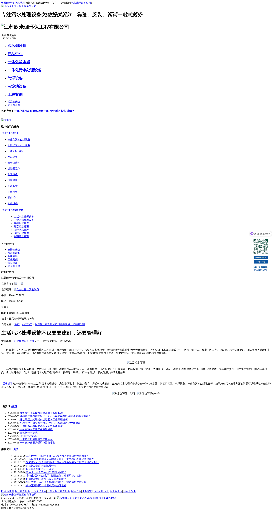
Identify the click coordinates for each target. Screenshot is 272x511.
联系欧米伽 (14, 101)
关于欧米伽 (14, 105)
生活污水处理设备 (24, 216)
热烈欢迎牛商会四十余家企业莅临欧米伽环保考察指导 (49, 422)
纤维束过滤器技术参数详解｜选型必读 (41, 413)
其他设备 (13, 203)
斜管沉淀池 (36, 110)
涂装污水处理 (21, 229)
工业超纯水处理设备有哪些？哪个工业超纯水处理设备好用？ (60, 459)
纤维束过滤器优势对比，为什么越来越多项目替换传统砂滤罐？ (54, 416)
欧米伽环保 (17, 45)
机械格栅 (13, 180)
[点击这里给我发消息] (15, 283)
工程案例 (15, 94)
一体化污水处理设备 (25, 70)
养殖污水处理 (21, 223)
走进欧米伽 (14, 249)
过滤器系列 (14, 168)
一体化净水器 (19, 62)
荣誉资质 (13, 262)
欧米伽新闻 (14, 253)
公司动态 (27, 324)
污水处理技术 (101, 491)
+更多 (3, 133)
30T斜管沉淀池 (28, 436)
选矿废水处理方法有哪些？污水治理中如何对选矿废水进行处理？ (62, 462)
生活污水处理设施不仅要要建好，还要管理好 (60, 324)
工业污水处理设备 (24, 220)
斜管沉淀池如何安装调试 (40, 469)
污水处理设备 (12, 133)
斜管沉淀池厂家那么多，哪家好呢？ (46, 479)
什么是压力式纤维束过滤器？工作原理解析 (43, 419)
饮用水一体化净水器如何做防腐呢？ (46, 472)
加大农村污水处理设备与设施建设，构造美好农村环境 (56, 482)
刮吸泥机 (13, 174)
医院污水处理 (21, 233)
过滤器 (70, 110)
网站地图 (20, 2)
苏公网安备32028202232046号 (75, 498)
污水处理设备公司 (81, 2)
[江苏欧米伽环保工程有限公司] (19, 6)
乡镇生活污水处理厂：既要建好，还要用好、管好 (54, 475)
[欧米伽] (6, 120)
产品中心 (15, 54)
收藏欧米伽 (7, 2)
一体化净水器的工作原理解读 (36, 429)
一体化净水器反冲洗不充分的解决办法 (41, 426)
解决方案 (13, 256)
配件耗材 (13, 197)
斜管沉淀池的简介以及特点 (41, 465)
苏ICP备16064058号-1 (104, 498)
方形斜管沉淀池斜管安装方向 (36, 439)
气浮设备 (15, 78)
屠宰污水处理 (21, 226)
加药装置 (13, 186)
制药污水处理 (21, 236)
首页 (17, 324)
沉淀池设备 (17, 86)
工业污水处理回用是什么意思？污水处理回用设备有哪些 (57, 455)
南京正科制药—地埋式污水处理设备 (46, 485)
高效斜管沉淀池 (28, 432)
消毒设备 (13, 191)
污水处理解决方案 (14, 210)
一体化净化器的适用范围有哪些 (37, 442)
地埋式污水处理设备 (19, 145)
